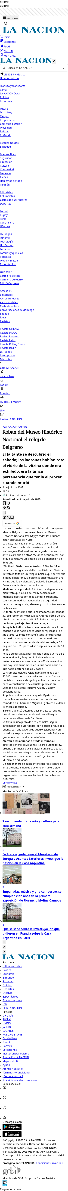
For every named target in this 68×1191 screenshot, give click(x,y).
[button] (34, 239)
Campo (4, 116)
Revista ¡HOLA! (8, 332)
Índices (4, 131)
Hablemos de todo (11, 181)
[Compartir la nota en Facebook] (4, 517)
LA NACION (10, 426)
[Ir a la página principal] (34, 32)
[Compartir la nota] (4, 508)
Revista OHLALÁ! (9, 329)
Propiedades (7, 120)
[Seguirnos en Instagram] (4, 1108)
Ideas (3, 317)
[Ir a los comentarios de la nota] (8, 503)
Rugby (4, 215)
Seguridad (6, 158)
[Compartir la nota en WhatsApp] (8, 508)
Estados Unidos (9, 143)
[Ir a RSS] (4, 1118)
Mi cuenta (10, 56)
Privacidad (57, 1163)
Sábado (4, 313)
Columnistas (7, 196)
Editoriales (6, 192)
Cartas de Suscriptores (13, 200)
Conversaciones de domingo (17, 310)
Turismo (5, 237)
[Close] (4, 942)
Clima (3, 89)
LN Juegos (6, 234)
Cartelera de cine (10, 275)
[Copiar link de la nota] (4, 513)
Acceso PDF (7, 291)
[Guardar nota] (4, 503)
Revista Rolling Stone (12, 344)
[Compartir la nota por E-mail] (12, 517)
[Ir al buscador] (6, 23)
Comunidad (7, 169)
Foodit (7, 46)
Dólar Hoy (6, 112)
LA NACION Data (10, 93)
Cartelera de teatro (11, 279)
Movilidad (6, 127)
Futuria (4, 108)
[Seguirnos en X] (4, 1098)
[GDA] (12, 1174)
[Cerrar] (54, 61)
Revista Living (8, 340)
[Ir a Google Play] (12, 1129)
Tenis (3, 219)
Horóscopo (6, 245)
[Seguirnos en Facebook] (4, 1088)
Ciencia (4, 177)
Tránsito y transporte (12, 86)
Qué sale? (6, 272)
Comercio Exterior (11, 124)
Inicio (7, 37)
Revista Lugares (9, 336)
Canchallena (7, 222)
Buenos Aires (8, 154)
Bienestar (5, 173)
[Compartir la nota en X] (8, 517)
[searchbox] (33, 68)
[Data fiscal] (5, 1185)
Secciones (10, 42)
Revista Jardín (8, 348)
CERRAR (4, 2)
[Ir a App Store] (12, 1136)
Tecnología (6, 241)
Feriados (5, 249)
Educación (6, 162)
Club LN (8, 51)
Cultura (4, 165)
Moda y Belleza (9, 260)
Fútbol (4, 211)
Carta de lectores (10, 306)
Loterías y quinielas (11, 253)
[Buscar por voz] (63, 68)
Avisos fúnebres (9, 298)
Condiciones (43, 1163)
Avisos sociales (9, 302)
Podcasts (5, 256)
